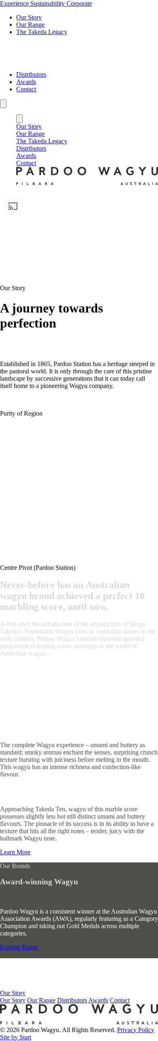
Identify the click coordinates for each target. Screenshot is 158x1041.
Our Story (29, 17)
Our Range (30, 24)
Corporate (79, 3)
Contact (26, 89)
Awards (26, 81)
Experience (15, 3)
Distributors (31, 74)
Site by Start (15, 1037)
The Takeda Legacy (41, 31)
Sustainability (48, 3)
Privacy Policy (135, 1029)
